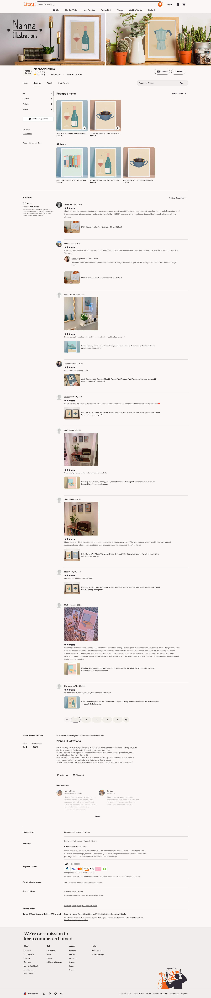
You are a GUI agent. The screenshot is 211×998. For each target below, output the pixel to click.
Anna (66, 243)
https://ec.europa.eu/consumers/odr (76, 920)
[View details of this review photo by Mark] (81, 624)
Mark (66, 605)
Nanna (74, 259)
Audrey (67, 397)
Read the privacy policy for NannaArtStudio (80, 906)
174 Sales (26, 129)
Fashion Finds (106, 10)
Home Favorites (89, 10)
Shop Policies (63, 83)
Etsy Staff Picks (71, 10)
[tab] (38, 93)
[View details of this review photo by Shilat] (81, 449)
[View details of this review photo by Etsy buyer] (81, 313)
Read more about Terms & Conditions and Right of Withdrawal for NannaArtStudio (95, 914)
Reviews (37, 83)
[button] (162, 71)
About (49, 83)
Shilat (66, 430)
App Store (32, 982)
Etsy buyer (68, 686)
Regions (184, 993)
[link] (67, 720)
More (97, 816)
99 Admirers (27, 134)
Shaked (67, 204)
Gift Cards (151, 10)
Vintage (120, 10)
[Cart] (184, 4)
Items (25, 83)
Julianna (67, 363)
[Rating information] (35, 74)
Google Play (50, 982)
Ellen (66, 572)
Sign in (169, 4)
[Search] (160, 4)
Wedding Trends (135, 10)
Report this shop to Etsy (32, 143)
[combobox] (96, 4)
